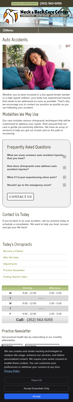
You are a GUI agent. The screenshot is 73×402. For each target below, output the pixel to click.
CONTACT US (20, 197)
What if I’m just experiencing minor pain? (32, 177)
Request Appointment (24, 3)
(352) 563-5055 (51, 3)
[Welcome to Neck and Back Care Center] (36, 23)
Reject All (36, 380)
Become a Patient (13, 251)
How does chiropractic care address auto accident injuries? (32, 168)
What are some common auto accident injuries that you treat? (35, 157)
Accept (36, 396)
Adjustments (10, 263)
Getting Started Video (15, 276)
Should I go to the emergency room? (29, 185)
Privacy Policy (12, 371)
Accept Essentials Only (36, 388)
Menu (9, 30)
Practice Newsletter (14, 270)
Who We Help (11, 257)
